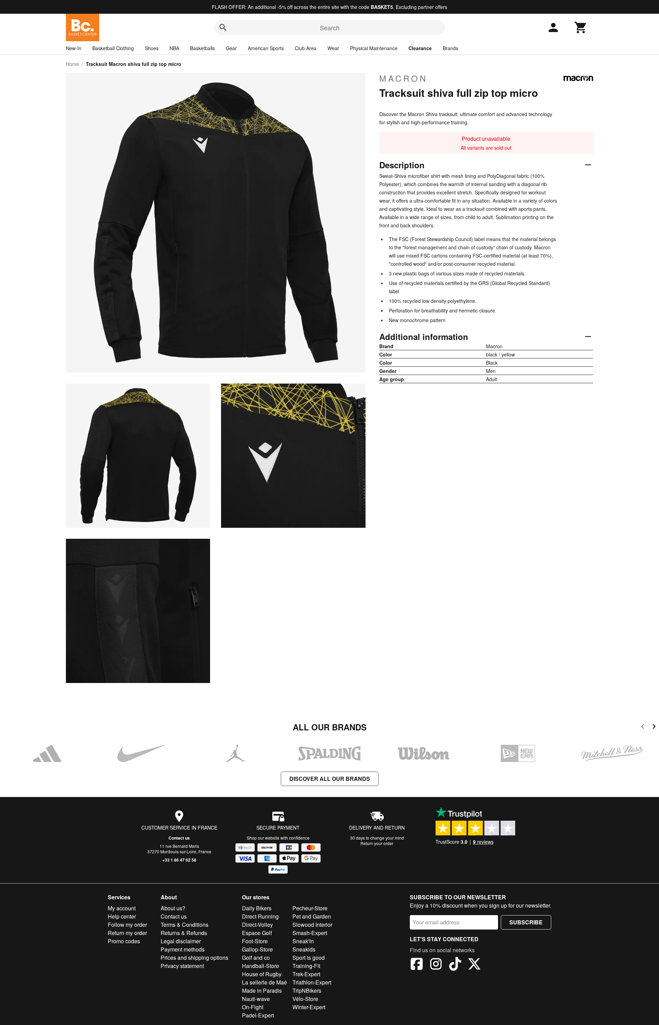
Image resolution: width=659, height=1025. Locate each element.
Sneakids (303, 949)
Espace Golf (257, 933)
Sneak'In (303, 941)
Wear (333, 48)
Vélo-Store (305, 999)
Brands (450, 48)
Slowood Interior (312, 925)
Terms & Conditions (184, 925)
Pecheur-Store (309, 908)
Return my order (127, 933)
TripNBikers (306, 990)
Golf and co (256, 957)
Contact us (179, 838)
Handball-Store (260, 966)
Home (72, 63)
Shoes (152, 48)
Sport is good (308, 957)
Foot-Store (255, 941)
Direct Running (260, 916)
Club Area (305, 48)
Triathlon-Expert (311, 982)
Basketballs (202, 48)
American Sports (266, 48)
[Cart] (581, 27)
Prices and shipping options (194, 957)
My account (122, 908)
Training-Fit (306, 966)
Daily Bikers (256, 908)
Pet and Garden (311, 916)
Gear (231, 48)
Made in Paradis (262, 990)
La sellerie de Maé (264, 982)
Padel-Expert (258, 1015)
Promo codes (124, 941)
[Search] (223, 27)
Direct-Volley (257, 925)
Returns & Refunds (184, 933)
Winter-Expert (308, 1007)
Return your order (376, 843)
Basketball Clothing (113, 48)
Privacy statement (182, 966)
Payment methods (183, 949)
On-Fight (252, 1007)
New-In (73, 48)
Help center (122, 916)
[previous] (643, 727)
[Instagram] (436, 965)
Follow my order (127, 925)
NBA (174, 48)
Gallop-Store (257, 949)
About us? (173, 908)
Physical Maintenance (373, 48)
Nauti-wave (256, 999)
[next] (654, 727)
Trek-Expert (306, 974)
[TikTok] (455, 965)
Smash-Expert (309, 933)
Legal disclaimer (181, 941)
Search (329, 27)
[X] (474, 965)
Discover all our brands (329, 779)
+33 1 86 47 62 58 (179, 860)
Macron (403, 78)
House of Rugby (261, 974)
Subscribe (526, 922)
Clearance (420, 48)
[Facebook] (417, 965)
